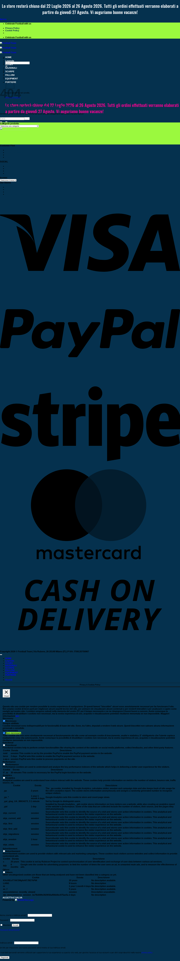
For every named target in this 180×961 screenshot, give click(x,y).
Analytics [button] (7, 775)
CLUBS (9, 64)
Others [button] (6, 870)
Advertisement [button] (10, 848)
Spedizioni (10, 157)
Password (5, 920)
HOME (8, 57)
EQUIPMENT (11, 673)
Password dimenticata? (10, 930)
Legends (9, 61)
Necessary (11, 721)
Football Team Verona (16, 194)
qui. (17, 716)
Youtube (9, 173)
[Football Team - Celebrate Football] (8, 48)
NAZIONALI (11, 68)
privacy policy (147, 952)
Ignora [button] (3, 19)
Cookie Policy (12, 30)
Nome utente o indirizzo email (13, 915)
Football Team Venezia (16, 192)
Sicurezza (10, 155)
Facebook (10, 171)
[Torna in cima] (1, 654)
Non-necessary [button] (10, 730)
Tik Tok (9, 168)
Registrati (4, 957)
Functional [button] (8, 743)
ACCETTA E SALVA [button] (12, 898)
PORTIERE (10, 675)
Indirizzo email (7, 942)
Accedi (15, 925)
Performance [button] (9, 762)
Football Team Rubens (16, 189)
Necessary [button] (8, 718)
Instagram (10, 166)
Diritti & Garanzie (13, 150)
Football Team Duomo (16, 187)
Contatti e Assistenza (15, 152)
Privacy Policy (12, 28)
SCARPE (9, 71)
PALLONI (9, 75)
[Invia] (6, 121)
